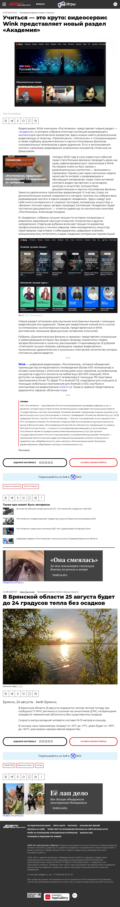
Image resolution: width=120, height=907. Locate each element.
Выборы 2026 (86, 833)
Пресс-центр (59, 826)
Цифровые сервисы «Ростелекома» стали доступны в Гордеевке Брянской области (57, 538)
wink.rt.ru (65, 387)
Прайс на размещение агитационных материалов (52, 833)
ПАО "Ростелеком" (12, 113)
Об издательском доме (39, 826)
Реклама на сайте (36, 829)
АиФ (20, 686)
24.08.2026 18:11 (10, 592)
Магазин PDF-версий (90, 826)
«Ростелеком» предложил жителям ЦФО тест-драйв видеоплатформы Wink (53, 529)
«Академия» (26, 131)
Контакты (72, 826)
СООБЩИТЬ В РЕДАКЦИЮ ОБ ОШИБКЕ (44, 837)
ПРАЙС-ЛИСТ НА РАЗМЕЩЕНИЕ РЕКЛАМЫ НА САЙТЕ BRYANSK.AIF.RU (78, 829)
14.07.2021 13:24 (10, 13)
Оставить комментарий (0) (93, 463)
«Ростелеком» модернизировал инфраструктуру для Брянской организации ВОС (56, 519)
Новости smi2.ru (13, 582)
